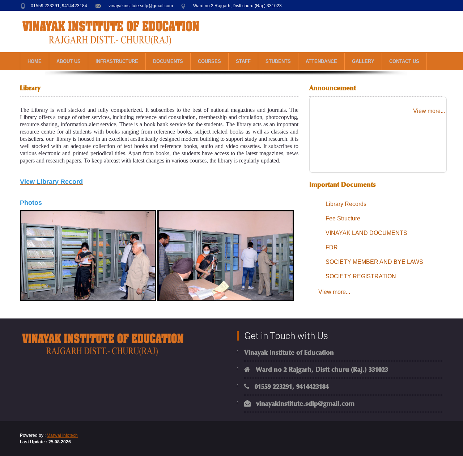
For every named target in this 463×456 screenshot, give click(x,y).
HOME (34, 61)
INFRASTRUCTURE (116, 61)
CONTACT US (404, 61)
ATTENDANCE (321, 61)
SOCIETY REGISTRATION (361, 276)
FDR (332, 247)
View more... (429, 111)
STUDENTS (278, 61)
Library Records (346, 204)
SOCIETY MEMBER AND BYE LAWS (374, 262)
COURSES (209, 61)
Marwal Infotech (62, 435)
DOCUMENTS (168, 61)
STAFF (243, 61)
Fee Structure (343, 218)
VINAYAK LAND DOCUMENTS (366, 233)
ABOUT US (68, 61)
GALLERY (363, 61)
